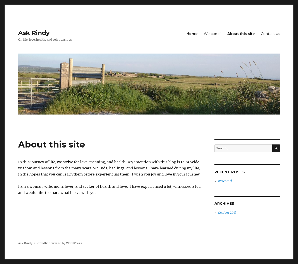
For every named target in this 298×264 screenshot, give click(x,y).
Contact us (270, 34)
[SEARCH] (276, 148)
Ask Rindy (34, 32)
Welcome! (212, 34)
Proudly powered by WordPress (59, 243)
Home (192, 34)
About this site (241, 34)
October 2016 (227, 213)
